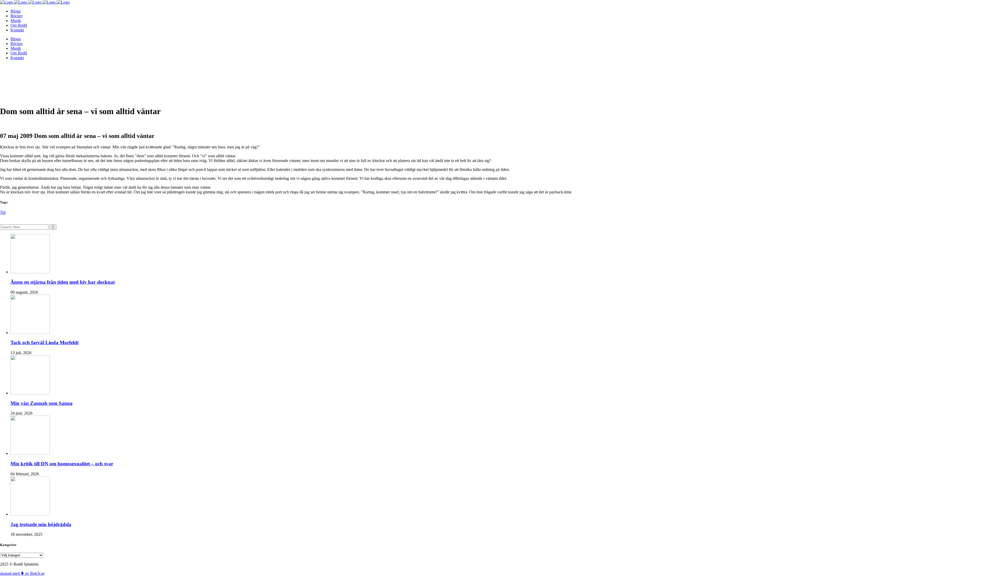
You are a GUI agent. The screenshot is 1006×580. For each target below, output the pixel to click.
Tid (3, 212)
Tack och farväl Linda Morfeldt (44, 342)
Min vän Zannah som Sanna (41, 403)
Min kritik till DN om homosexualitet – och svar (61, 463)
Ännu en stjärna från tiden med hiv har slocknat (62, 282)
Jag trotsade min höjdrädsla (40, 524)
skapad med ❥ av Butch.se (22, 573)
